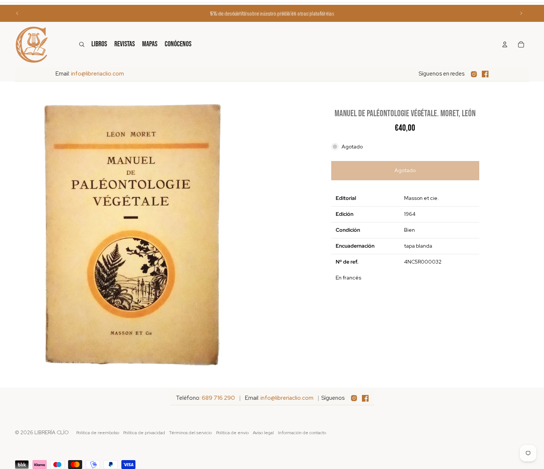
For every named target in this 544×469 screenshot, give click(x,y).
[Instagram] (473, 74)
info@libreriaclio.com (97, 73)
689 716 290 (218, 398)
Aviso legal (263, 433)
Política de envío (232, 433)
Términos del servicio (190, 433)
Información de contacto (302, 433)
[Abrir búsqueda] (82, 44)
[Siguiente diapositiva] (521, 13)
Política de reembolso (97, 433)
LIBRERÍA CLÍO (51, 432)
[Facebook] (485, 74)
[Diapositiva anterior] (17, 13)
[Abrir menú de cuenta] (505, 44)
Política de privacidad (144, 433)
